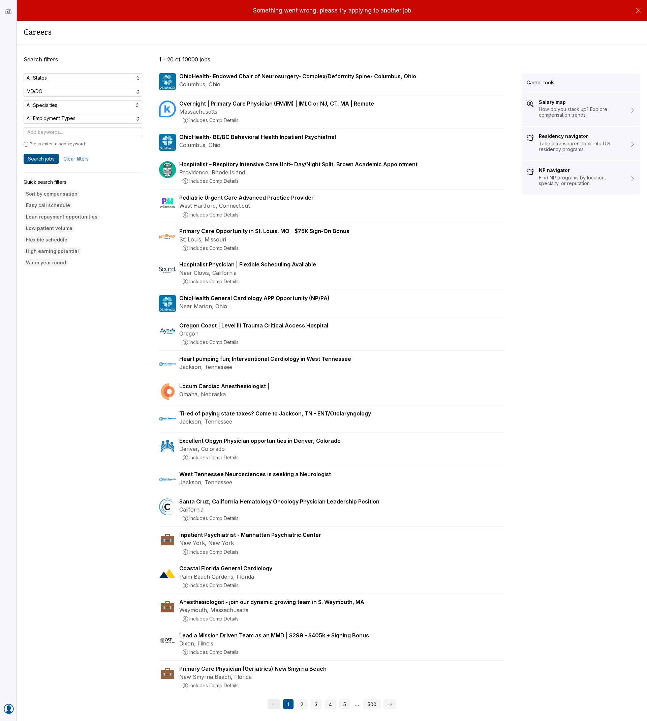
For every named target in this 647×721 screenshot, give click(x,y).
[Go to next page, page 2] (389, 704)
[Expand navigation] (8, 12)
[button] (52, 194)
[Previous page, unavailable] (274, 704)
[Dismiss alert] (638, 10)
